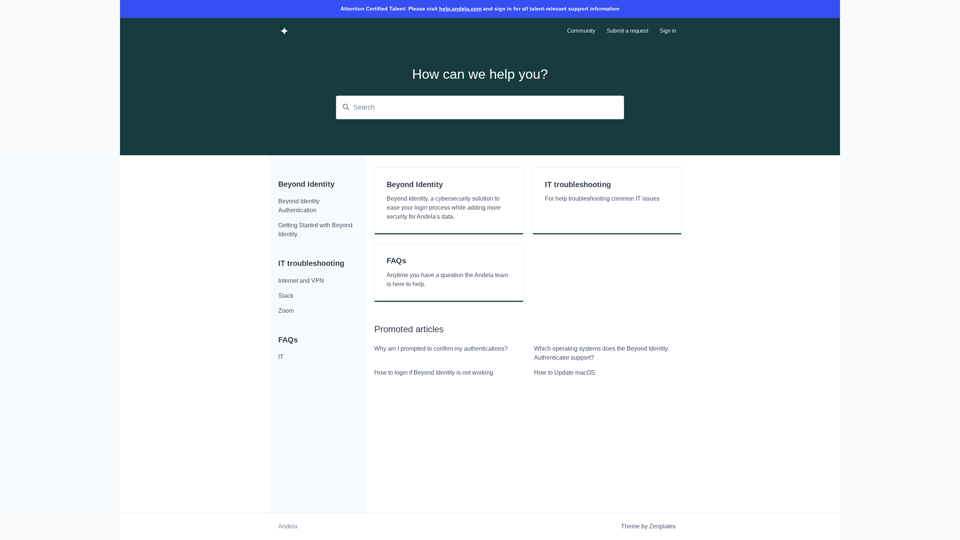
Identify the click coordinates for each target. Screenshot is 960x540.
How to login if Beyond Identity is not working (433, 372)
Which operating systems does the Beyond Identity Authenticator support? (601, 353)
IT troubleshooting (311, 263)
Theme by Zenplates (648, 526)
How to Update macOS (564, 372)
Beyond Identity (306, 184)
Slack (285, 295)
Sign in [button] (668, 30)
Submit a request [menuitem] (627, 30)
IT (281, 357)
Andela (287, 526)
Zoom (286, 311)
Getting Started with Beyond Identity (315, 229)
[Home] (284, 31)
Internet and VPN (301, 281)
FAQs (288, 340)
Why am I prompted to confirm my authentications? (441, 348)
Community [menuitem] (581, 30)
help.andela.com (460, 9)
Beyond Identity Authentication (299, 205)
